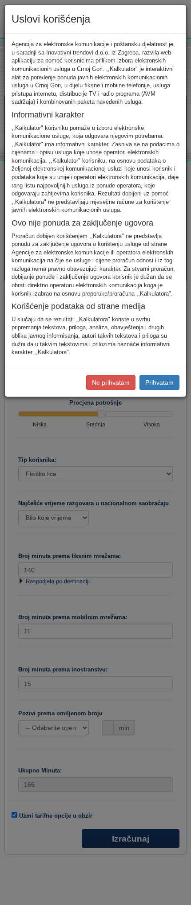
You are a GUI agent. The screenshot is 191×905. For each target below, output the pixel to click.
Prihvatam (159, 382)
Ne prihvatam (111, 382)
